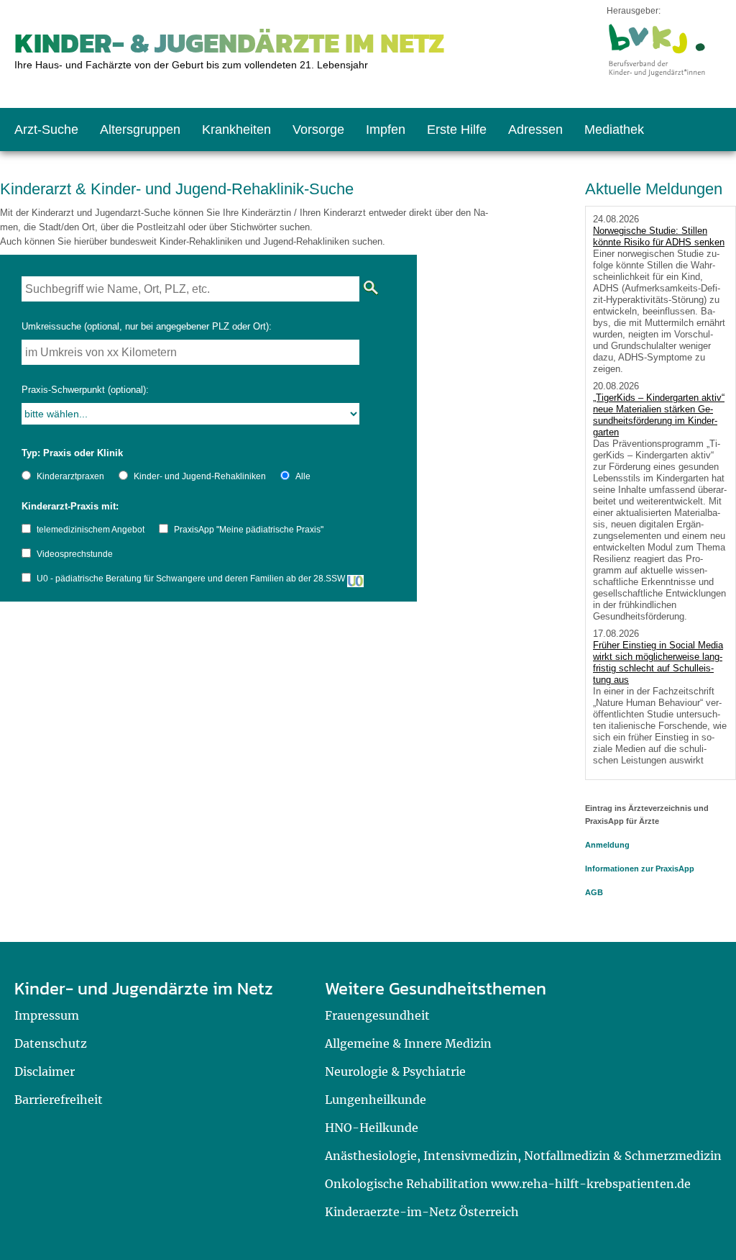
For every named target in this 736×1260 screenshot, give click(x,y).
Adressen (535, 129)
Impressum (46, 1015)
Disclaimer (44, 1071)
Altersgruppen (140, 129)
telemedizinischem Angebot (90, 530)
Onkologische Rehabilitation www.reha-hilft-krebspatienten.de (508, 1184)
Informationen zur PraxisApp (639, 868)
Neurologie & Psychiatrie (395, 1071)
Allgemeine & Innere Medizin (408, 1043)
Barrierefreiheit (58, 1099)
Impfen (385, 129)
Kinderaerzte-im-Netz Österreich (422, 1212)
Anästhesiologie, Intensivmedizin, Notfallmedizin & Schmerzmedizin (523, 1155)
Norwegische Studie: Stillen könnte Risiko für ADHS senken (658, 236)
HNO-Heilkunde (371, 1127)
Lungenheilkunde (375, 1099)
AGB (594, 892)
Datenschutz (50, 1043)
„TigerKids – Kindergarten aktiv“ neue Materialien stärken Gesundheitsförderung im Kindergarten (658, 415)
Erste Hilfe (457, 129)
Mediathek (614, 129)
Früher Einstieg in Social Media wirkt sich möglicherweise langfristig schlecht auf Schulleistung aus (658, 662)
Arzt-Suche (46, 129)
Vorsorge (318, 129)
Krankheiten (236, 129)
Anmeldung (607, 844)
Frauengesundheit (377, 1015)
